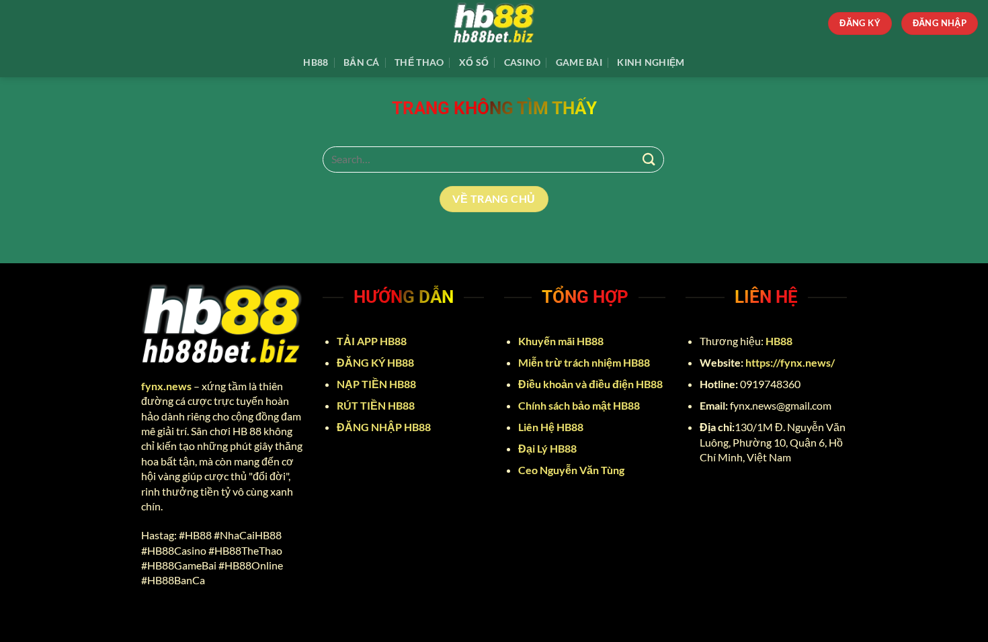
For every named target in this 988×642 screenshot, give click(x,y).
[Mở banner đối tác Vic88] (302, 617)
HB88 (315, 62)
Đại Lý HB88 (548, 448)
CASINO (522, 62)
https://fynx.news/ (790, 362)
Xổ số (474, 62)
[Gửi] (649, 159)
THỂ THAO (419, 62)
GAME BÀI (579, 62)
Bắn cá (361, 62)
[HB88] (494, 23)
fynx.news (166, 385)
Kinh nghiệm (650, 62)
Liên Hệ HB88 (551, 426)
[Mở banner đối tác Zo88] (685, 617)
